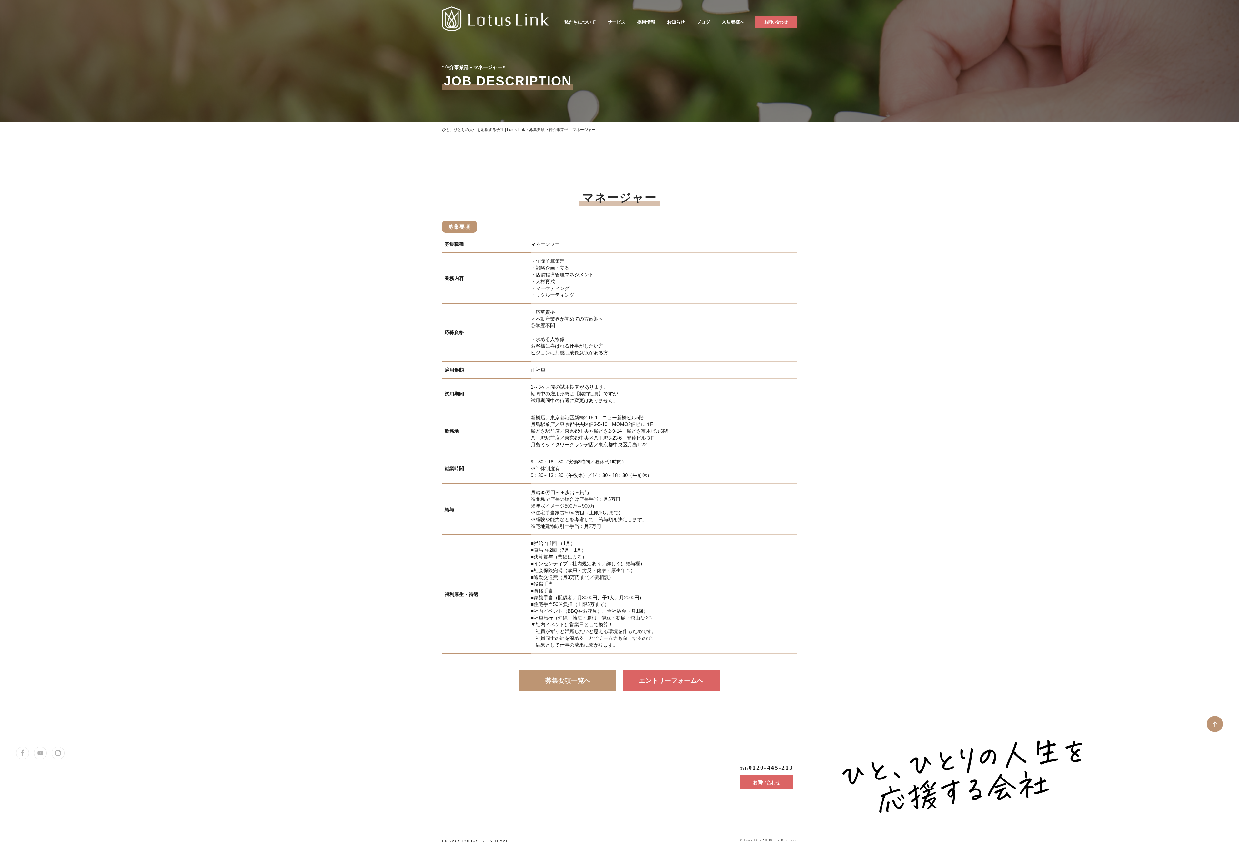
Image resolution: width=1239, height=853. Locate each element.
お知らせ (676, 22)
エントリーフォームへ (671, 680)
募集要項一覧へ (567, 680)
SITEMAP (499, 841)
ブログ (703, 22)
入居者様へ (733, 22)
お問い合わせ (776, 22)
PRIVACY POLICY (460, 841)
